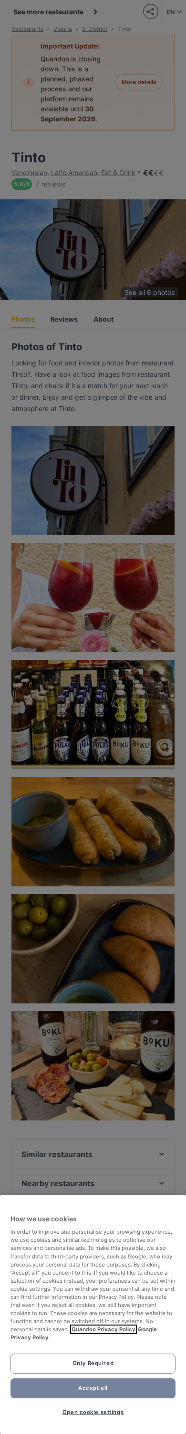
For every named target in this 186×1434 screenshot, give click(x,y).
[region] (93, 1314)
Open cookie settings (93, 1412)
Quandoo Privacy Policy (103, 1329)
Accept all (93, 1388)
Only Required (93, 1363)
